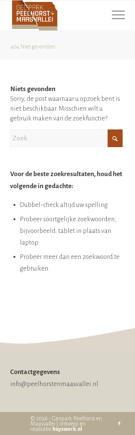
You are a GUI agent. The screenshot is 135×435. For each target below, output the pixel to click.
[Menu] (114, 15)
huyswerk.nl (67, 429)
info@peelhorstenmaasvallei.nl (54, 384)
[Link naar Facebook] (119, 423)
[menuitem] (114, 15)
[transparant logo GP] (56, 15)
